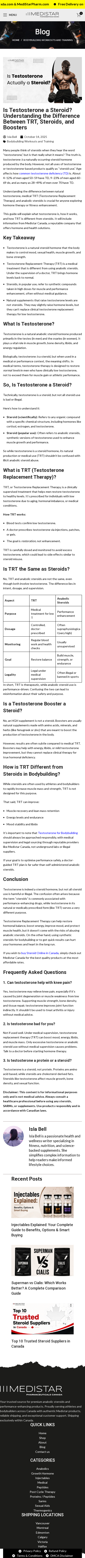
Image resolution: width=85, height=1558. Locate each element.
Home (15, 40)
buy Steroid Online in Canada (40, 953)
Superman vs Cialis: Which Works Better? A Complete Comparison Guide (38, 1288)
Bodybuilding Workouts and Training (48, 40)
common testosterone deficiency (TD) (43, 173)
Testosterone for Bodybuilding (58, 833)
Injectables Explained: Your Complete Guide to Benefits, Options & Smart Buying (42, 1230)
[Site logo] (42, 14)
